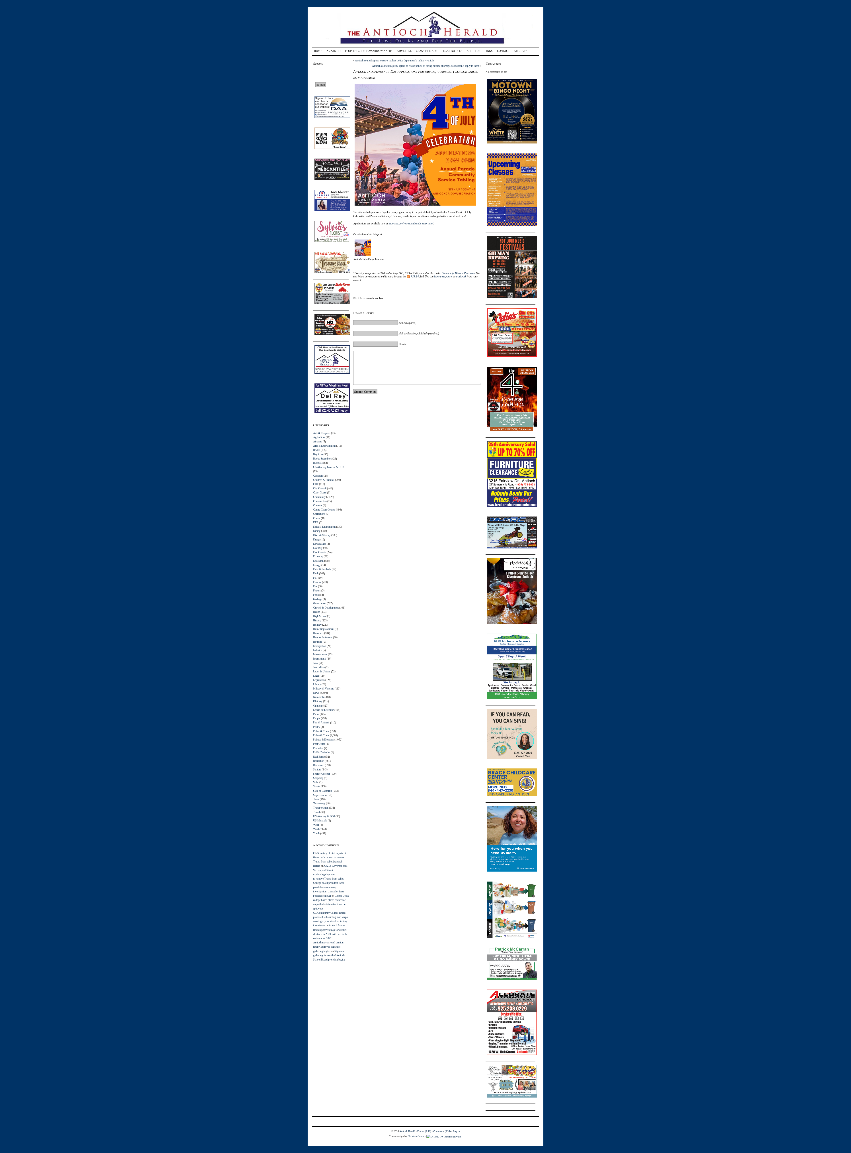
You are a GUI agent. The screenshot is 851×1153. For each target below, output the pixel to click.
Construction (320, 501)
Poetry (316, 727)
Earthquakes (319, 543)
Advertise (404, 51)
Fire (315, 586)
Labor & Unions (321, 671)
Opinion (317, 705)
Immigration (319, 646)
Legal (316, 675)
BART (316, 450)
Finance (317, 582)
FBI (315, 577)
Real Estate (319, 756)
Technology (319, 803)
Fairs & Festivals (322, 569)
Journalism (319, 667)
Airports (317, 441)
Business (318, 462)
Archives (520, 51)
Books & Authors (322, 458)
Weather (317, 829)
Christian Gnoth (416, 1136)
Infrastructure (320, 654)
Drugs (316, 539)
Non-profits (319, 697)
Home (318, 51)
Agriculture (319, 437)
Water (316, 824)
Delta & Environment (324, 526)
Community (319, 497)
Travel (316, 812)
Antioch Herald (407, 1131)
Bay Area (318, 454)
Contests (317, 505)
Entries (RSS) (424, 1131)
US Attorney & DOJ (324, 816)
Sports (316, 786)
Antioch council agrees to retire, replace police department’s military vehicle (394, 60)
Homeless (318, 633)
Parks (316, 714)
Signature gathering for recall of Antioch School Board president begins (329, 955)
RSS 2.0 (415, 276)
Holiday (317, 624)
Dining (316, 530)
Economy (318, 556)
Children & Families (323, 479)
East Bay (317, 548)
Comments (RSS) (442, 1131)
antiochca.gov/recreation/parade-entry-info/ (410, 223)
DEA (315, 522)
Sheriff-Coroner (321, 773)
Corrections (319, 513)
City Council (319, 488)
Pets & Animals (321, 722)
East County (319, 552)
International (319, 658)
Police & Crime (321, 731)
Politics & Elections (323, 739)
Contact (503, 51)
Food (316, 594)
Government (319, 603)
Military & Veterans (323, 688)
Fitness (317, 590)
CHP (315, 484)
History (317, 620)
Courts (316, 518)
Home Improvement (323, 629)
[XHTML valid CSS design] (444, 1136)
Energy (317, 565)
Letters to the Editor (323, 709)
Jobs (315, 663)
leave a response (443, 276)
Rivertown (318, 765)
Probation (318, 748)
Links (489, 51)
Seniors (317, 769)
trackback (461, 276)
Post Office (319, 743)
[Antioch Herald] (425, 45)
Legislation (319, 680)
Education (318, 560)
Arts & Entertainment (324, 445)
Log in (456, 1131)
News (316, 692)
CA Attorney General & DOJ (328, 467)
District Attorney (322, 535)
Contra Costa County (324, 509)
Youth (316, 833)
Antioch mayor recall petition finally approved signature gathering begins (328, 947)
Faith (315, 573)
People (316, 718)
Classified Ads (426, 51)
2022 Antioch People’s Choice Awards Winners (359, 51)
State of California (322, 790)
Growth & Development (326, 607)
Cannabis (318, 475)
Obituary (317, 701)
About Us (473, 51)
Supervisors (319, 795)
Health (316, 611)
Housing (317, 641)
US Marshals (320, 820)
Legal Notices (452, 51)
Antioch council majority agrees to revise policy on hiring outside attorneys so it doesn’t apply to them (425, 65)
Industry (317, 650)
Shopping (318, 778)
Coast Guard (319, 492)
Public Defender (321, 752)
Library (317, 684)
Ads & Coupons (321, 433)
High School (319, 616)
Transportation (320, 807)
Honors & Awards (322, 637)
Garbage (317, 599)
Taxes (316, 799)
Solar (316, 782)
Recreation (318, 760)
